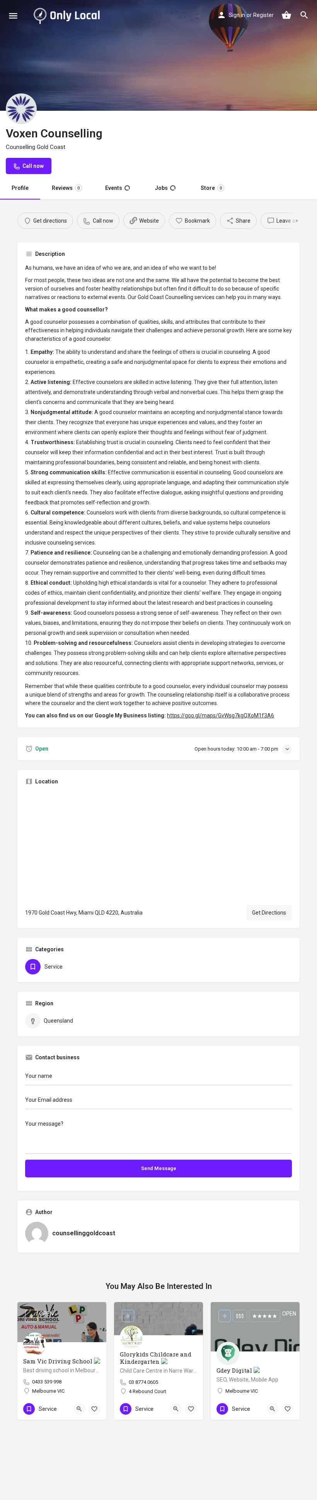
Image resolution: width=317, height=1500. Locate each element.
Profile (20, 188)
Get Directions (269, 913)
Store (210, 188)
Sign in (237, 15)
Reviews (66, 188)
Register (263, 15)
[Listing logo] (21, 108)
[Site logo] (68, 15)
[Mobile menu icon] (13, 15)
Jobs (164, 188)
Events (117, 188)
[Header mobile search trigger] (304, 15)
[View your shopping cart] (286, 15)
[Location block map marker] (158, 845)
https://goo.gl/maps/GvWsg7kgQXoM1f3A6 (220, 715)
